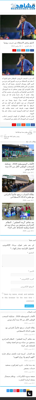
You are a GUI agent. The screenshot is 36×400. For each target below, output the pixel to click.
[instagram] (8, 390)
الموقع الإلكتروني (27, 287)
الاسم (31, 271)
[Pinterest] (18, 390)
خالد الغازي (28, 46)
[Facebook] (24, 390)
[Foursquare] (11, 390)
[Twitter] (21, 390)
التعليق (30, 253)
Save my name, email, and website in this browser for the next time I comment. (18, 297)
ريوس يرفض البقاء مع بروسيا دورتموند (12, 136)
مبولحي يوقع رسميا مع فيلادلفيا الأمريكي (24, 132)
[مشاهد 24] (23, 6)
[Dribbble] (14, 390)
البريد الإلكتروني (27, 279)
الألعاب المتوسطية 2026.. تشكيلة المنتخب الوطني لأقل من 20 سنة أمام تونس (19, 166)
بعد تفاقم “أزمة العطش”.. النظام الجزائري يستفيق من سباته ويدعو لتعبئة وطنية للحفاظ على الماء (19, 225)
